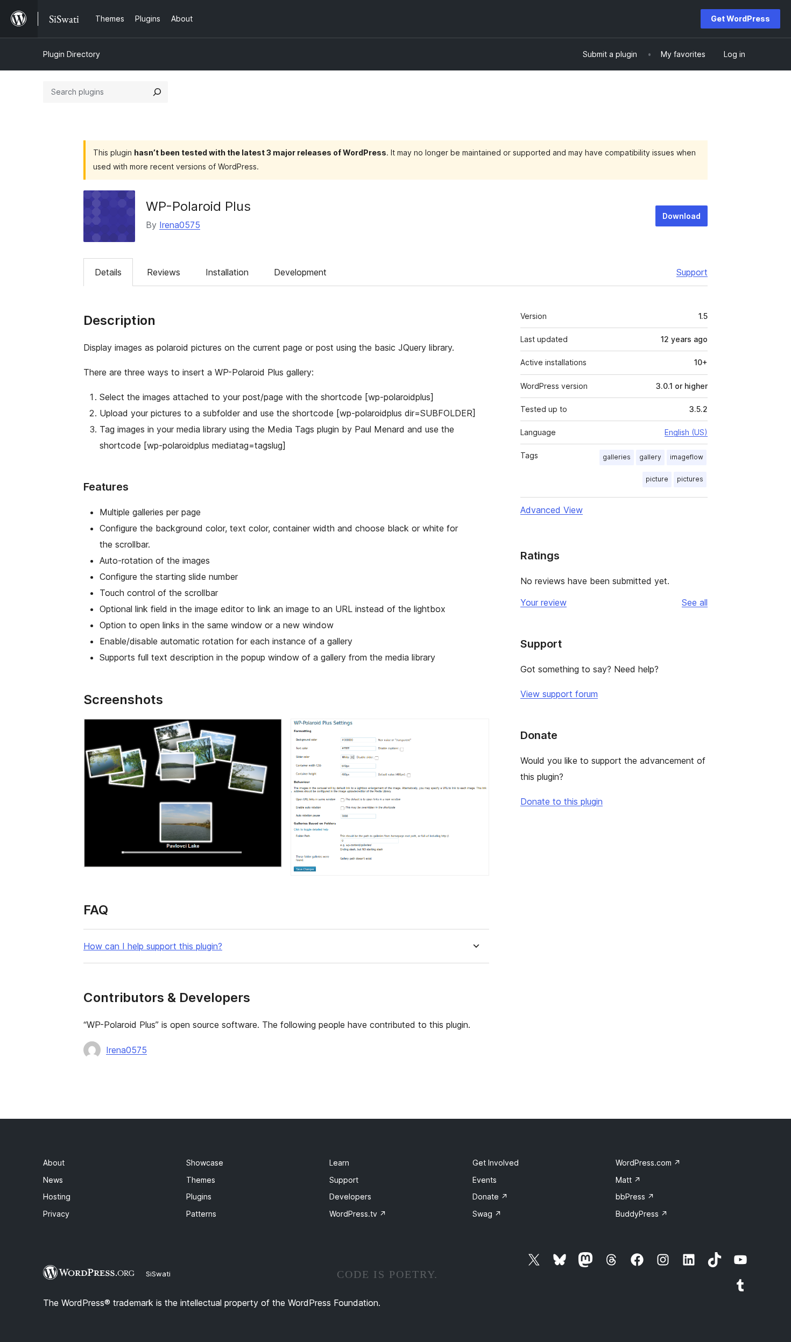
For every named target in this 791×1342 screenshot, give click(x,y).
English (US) (686, 432)
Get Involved (495, 1162)
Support (692, 272)
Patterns (201, 1213)
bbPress (635, 1196)
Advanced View (551, 510)
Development (300, 272)
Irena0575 (179, 224)
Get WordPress (740, 18)
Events (484, 1179)
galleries (617, 457)
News (53, 1179)
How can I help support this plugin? (152, 946)
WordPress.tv (357, 1213)
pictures (690, 479)
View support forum (559, 693)
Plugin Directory (71, 54)
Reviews (163, 272)
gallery (650, 457)
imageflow (686, 457)
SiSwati (158, 1273)
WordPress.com (648, 1162)
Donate (490, 1196)
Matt (628, 1179)
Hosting (56, 1196)
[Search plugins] (157, 92)
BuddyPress (642, 1213)
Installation (227, 272)
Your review (543, 602)
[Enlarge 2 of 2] (474, 733)
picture (657, 479)
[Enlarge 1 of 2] (267, 733)
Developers (350, 1196)
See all (695, 602)
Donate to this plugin (561, 801)
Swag (487, 1213)
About (54, 1162)
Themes (200, 1179)
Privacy (56, 1213)
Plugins (198, 1196)
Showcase (204, 1162)
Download (681, 216)
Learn (339, 1162)
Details (108, 272)
